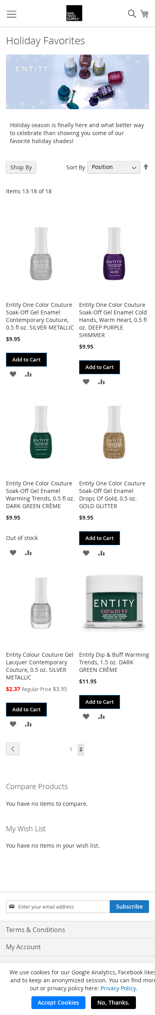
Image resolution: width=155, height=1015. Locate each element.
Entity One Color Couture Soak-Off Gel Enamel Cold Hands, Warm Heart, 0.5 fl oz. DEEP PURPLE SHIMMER (113, 320)
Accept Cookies (58, 1002)
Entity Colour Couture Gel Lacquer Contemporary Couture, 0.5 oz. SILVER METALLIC (40, 666)
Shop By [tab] (21, 167)
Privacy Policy (118, 988)
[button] (13, 374)
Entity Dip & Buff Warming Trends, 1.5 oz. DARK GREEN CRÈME (114, 662)
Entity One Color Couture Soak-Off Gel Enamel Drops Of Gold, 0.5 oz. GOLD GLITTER (112, 494)
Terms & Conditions (35, 929)
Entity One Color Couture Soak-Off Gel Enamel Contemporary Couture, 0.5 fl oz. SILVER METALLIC (40, 316)
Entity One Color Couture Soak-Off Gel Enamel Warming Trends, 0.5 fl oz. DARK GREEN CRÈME (40, 494)
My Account (23, 946)
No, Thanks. (113, 1002)
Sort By (75, 167)
